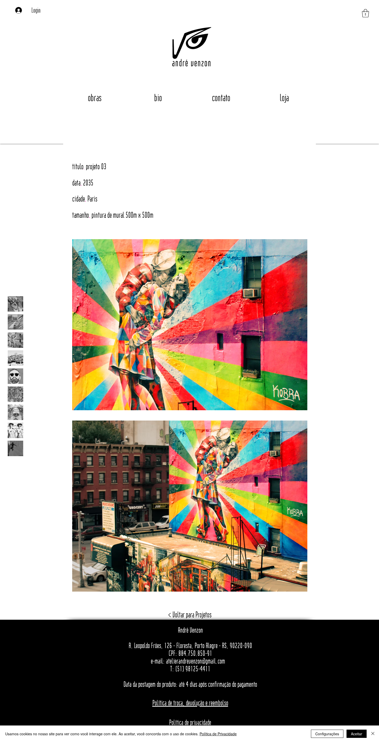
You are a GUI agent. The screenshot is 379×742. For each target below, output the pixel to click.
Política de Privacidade (218, 733)
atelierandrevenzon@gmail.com (195, 661)
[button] (365, 13)
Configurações (327, 733)
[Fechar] (373, 734)
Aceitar (356, 733)
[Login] (20, 10)
